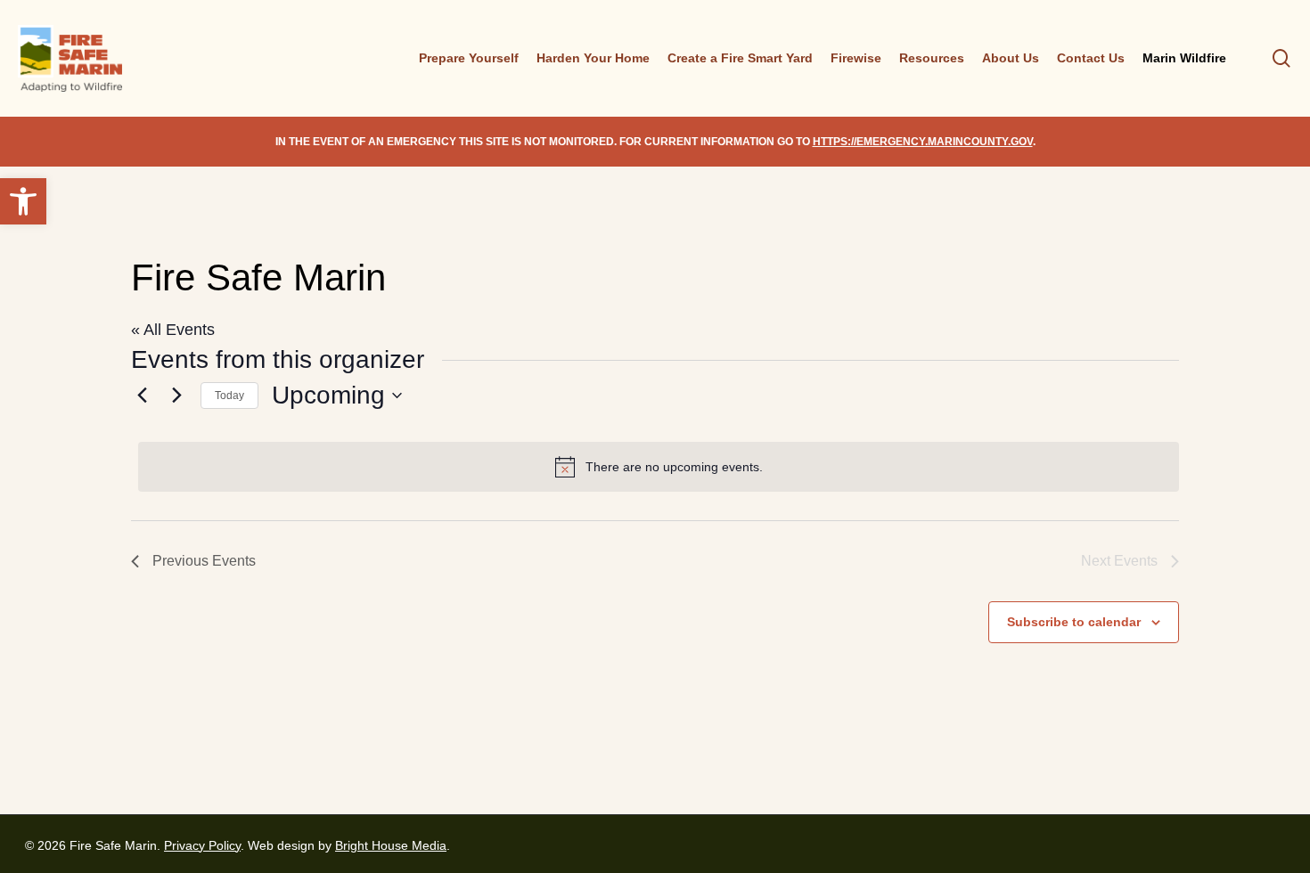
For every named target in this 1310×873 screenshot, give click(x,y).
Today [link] (229, 395)
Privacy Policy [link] (202, 845)
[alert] (658, 467)
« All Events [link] (173, 330)
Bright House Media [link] (390, 845)
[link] (23, 201)
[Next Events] (176, 395)
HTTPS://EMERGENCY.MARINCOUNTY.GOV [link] (923, 141)
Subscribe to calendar (1074, 622)
